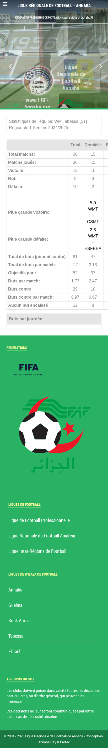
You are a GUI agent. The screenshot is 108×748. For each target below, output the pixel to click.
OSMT (93, 221)
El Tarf (14, 651)
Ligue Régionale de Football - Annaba (54, 5)
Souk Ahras (19, 621)
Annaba (15, 590)
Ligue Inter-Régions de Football (37, 551)
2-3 (93, 230)
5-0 (93, 203)
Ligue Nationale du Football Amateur (42, 536)
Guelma (15, 605)
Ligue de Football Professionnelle (39, 520)
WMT (93, 209)
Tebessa (15, 636)
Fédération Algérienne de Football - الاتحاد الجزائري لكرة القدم (54, 17)
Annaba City (47, 742)
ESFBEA (92, 248)
